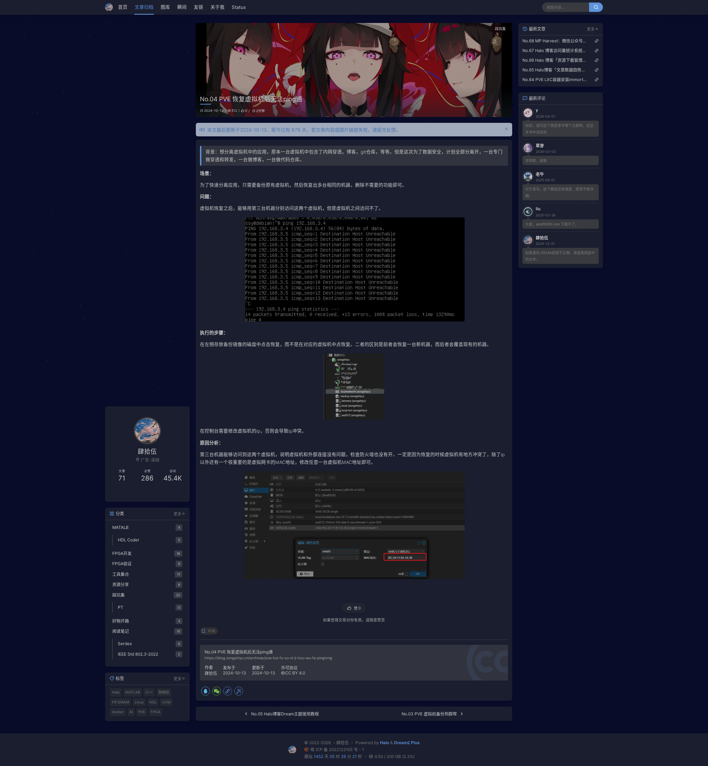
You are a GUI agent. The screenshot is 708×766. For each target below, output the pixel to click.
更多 (177, 513)
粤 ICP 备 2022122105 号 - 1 (337, 749)
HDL (153, 702)
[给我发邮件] (166, 493)
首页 (122, 7)
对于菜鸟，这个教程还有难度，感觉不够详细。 (559, 192)
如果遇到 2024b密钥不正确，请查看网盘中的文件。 (560, 255)
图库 (165, 7)
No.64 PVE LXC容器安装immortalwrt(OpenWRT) (554, 79)
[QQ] (205, 691)
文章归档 (144, 7)
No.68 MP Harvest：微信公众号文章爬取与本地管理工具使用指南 (554, 40)
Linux (139, 702)
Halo (116, 692)
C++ (149, 692)
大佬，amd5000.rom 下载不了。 (552, 224)
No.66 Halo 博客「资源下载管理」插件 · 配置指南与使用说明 (554, 60)
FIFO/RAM (120, 702)
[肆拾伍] (110, 7)
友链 (198, 7)
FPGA (155, 712)
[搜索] (596, 7)
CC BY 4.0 (295, 673)
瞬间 (182, 7)
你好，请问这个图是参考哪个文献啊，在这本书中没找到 (559, 128)
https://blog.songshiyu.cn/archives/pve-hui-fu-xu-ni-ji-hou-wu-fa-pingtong (268, 658)
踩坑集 (500, 29)
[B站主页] (128, 493)
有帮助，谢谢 (536, 160)
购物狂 (163, 692)
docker (118, 712)
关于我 (217, 7)
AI (131, 712)
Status (239, 7)
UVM (166, 702)
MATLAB (132, 692)
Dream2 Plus (407, 743)
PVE (211, 631)
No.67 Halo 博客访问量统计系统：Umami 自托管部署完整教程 (554, 50)
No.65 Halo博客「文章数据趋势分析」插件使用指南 (554, 69)
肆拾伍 (211, 673)
